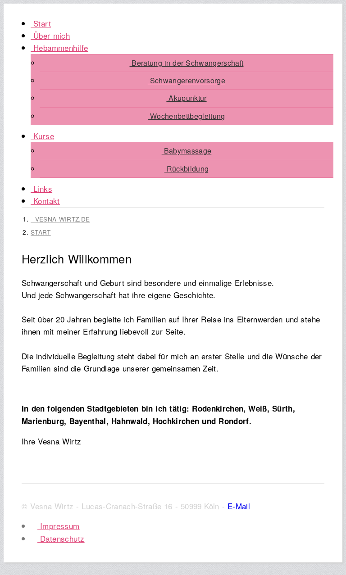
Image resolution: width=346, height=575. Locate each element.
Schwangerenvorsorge (186, 80)
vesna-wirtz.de (60, 218)
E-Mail (239, 506)
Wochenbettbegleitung (186, 116)
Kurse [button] (42, 135)
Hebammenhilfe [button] (59, 47)
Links (41, 188)
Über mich (50, 35)
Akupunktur (186, 98)
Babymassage (187, 150)
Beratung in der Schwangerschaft (187, 63)
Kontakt (45, 200)
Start (41, 23)
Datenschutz (61, 538)
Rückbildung (186, 168)
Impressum (58, 525)
